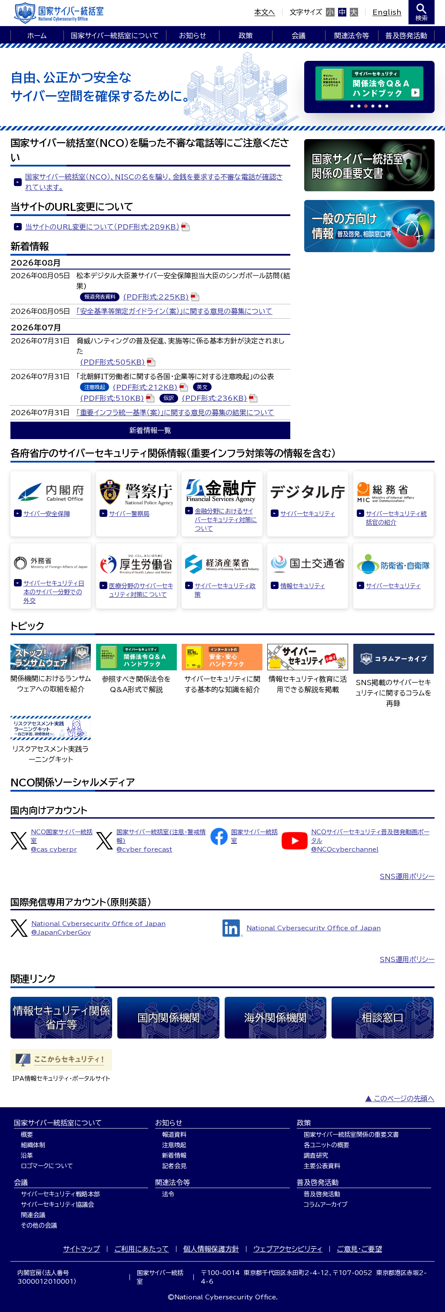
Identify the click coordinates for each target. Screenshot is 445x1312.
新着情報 (174, 1155)
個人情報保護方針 (211, 1248)
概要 (27, 1135)
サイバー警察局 (129, 514)
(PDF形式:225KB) (156, 296)
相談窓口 (382, 1017)
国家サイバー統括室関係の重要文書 (351, 1135)
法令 (168, 1194)
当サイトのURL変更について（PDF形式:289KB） (102, 226)
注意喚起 (174, 1145)
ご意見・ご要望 (359, 1248)
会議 (299, 35)
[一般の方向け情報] (369, 226)
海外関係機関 (275, 1017)
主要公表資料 (322, 1166)
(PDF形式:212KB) (145, 387)
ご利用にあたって (141, 1248)
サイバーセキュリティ (307, 514)
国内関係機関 (168, 1017)
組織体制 (33, 1145)
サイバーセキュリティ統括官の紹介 (396, 518)
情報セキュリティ (302, 586)
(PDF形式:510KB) (112, 398)
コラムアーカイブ (326, 1205)
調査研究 (316, 1155)
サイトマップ (81, 1248)
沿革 (27, 1155)
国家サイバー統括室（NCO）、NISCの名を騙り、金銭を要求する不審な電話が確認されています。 (154, 182)
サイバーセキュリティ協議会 (57, 1205)
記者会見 (174, 1166)
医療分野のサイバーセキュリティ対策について (141, 590)
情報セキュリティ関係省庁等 (61, 1018)
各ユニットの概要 (326, 1145)
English (387, 12)
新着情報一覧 (150, 430)
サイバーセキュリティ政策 (225, 590)
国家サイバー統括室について (115, 35)
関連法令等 (351, 35)
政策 (245, 35)
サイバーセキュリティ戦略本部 (60, 1194)
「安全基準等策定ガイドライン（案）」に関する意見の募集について (174, 311)
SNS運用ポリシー (407, 876)
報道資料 (174, 1135)
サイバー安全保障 (46, 514)
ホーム (36, 35)
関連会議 (33, 1215)
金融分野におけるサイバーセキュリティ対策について (226, 520)
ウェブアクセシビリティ (287, 1248)
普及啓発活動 (406, 35)
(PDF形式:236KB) (214, 398)
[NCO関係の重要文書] (369, 165)
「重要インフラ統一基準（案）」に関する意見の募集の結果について (175, 412)
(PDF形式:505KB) (112, 362)
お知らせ (192, 35)
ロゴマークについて (47, 1166)
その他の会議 (39, 1225)
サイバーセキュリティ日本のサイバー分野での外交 (53, 592)
